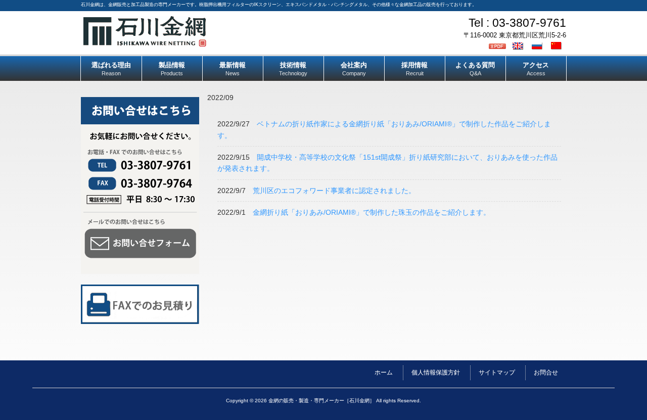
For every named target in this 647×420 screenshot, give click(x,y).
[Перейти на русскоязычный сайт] (538, 45)
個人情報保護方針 (435, 372)
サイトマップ (497, 372)
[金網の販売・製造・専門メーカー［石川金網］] (144, 42)
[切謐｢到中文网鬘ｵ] (557, 45)
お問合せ (546, 372)
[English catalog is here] (519, 45)
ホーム (384, 372)
